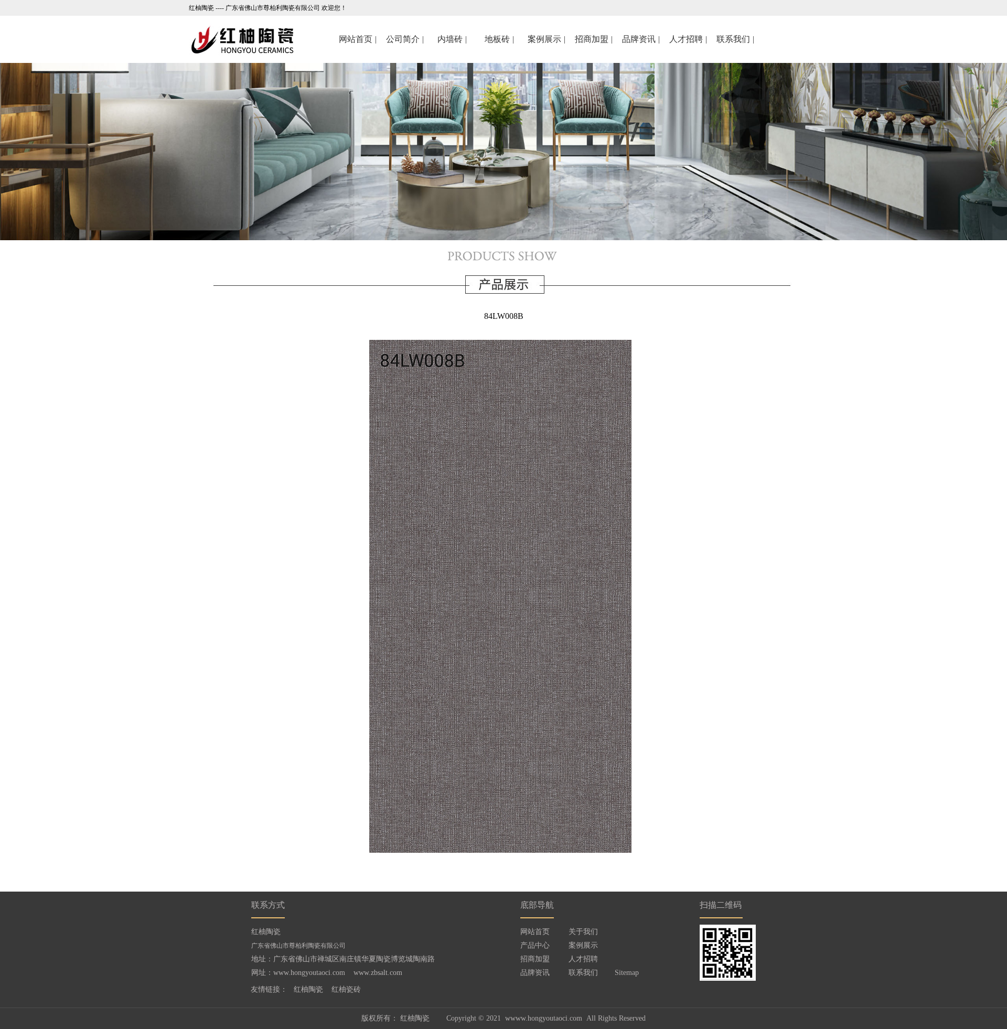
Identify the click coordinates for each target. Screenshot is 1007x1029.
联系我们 (583, 973)
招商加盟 (535, 959)
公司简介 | (406, 39)
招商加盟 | (595, 39)
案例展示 (583, 945)
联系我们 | (736, 39)
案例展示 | (548, 39)
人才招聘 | (689, 39)
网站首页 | (359, 39)
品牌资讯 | (642, 39)
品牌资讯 (535, 973)
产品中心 (535, 945)
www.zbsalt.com (377, 973)
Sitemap (627, 973)
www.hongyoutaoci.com (309, 973)
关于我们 (583, 932)
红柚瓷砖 (346, 989)
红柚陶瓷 (308, 989)
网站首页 (535, 932)
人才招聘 (583, 959)
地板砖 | (501, 39)
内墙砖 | (453, 39)
